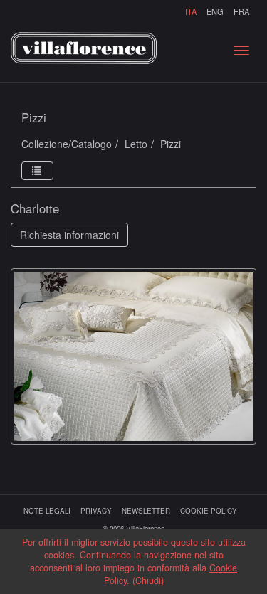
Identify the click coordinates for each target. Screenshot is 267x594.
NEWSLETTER (146, 511)
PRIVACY (96, 511)
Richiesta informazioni (69, 235)
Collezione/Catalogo (66, 144)
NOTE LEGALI (46, 511)
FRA (241, 11)
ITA (191, 11)
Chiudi (148, 580)
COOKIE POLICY (208, 511)
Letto (136, 144)
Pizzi (170, 144)
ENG (215, 11)
